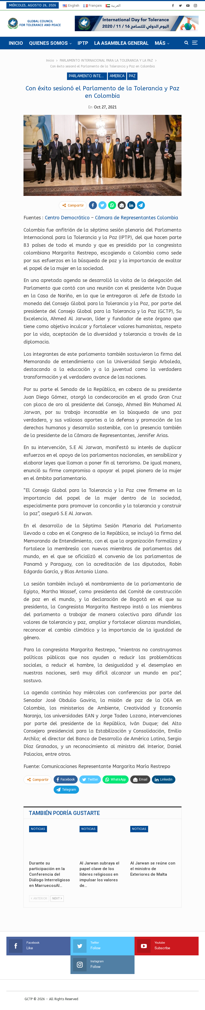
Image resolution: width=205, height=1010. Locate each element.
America (117, 76)
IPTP (83, 43)
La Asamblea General (121, 43)
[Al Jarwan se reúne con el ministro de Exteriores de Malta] (153, 842)
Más (160, 43)
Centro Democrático (67, 218)
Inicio (16, 43)
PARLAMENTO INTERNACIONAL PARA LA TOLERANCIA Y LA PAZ (88, 76)
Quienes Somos (48, 43)
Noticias (38, 829)
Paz (132, 76)
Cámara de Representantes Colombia (136, 218)
